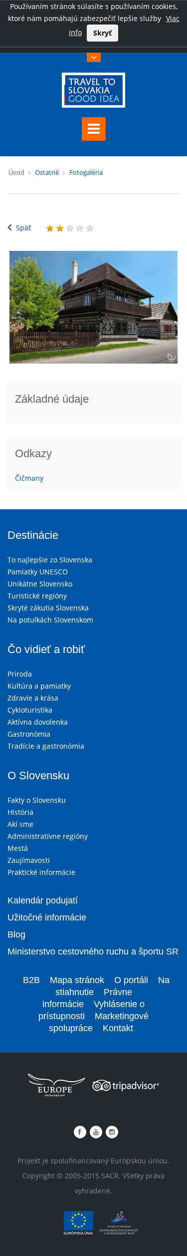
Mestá (17, 848)
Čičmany (29, 478)
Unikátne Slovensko (39, 583)
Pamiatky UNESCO (37, 571)
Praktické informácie (41, 872)
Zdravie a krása (32, 698)
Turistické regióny (37, 595)
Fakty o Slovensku (36, 800)
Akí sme (20, 824)
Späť (23, 227)
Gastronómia (28, 734)
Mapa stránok (77, 980)
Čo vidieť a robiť (46, 649)
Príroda (19, 674)
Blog (16, 934)
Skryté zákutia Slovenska (48, 607)
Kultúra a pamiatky (39, 686)
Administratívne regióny (47, 836)
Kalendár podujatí (42, 900)
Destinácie (32, 535)
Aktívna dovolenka (37, 722)
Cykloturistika (29, 710)
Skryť (102, 33)
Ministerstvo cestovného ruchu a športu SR (93, 952)
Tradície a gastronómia (45, 746)
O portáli (131, 980)
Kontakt (118, 1028)
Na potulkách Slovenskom (50, 619)
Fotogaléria (86, 172)
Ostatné (47, 172)
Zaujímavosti (28, 860)
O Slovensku (38, 775)
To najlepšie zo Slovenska (49, 559)
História (20, 812)
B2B (31, 980)
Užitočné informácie (46, 917)
